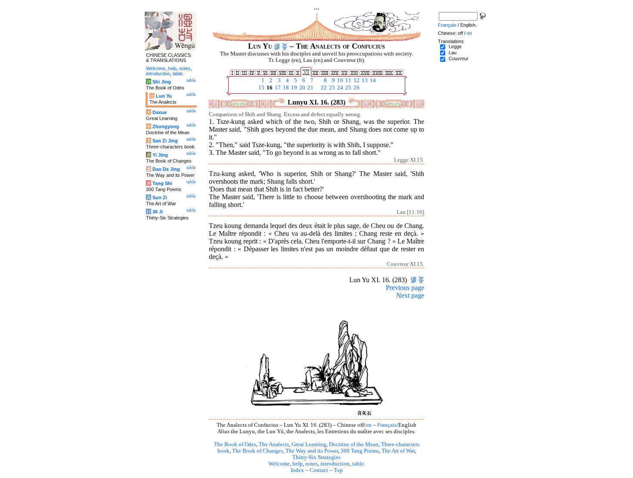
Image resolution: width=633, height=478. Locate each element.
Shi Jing (161, 81)
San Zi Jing (165, 140)
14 (372, 80)
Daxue (159, 112)
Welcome (279, 464)
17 (277, 88)
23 (331, 88)
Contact (319, 470)
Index (297, 470)
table (358, 464)
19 (293, 88)
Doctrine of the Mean (354, 444)
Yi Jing (160, 154)
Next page (410, 295)
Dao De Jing (166, 169)
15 (260, 88)
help (297, 464)
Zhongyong (165, 126)
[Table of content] (285, 46)
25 (347, 88)
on (369, 425)
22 (323, 88)
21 (309, 88)
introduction (335, 464)
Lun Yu (164, 96)
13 (364, 80)
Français (387, 425)
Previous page (405, 287)
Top (338, 470)
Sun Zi (159, 197)
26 (356, 88)
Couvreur (459, 58)
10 (339, 80)
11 (347, 80)
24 (339, 88)
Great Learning (309, 444)
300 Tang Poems (360, 451)
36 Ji (157, 211)
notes (311, 464)
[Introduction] (277, 46)
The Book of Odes (235, 444)
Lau (452, 52)
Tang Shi (162, 183)
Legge (455, 46)
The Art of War (398, 451)
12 (356, 80)
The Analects (274, 444)
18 (285, 88)
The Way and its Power (311, 451)
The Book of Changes (257, 451)
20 (301, 88)
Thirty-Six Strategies (316, 457)
